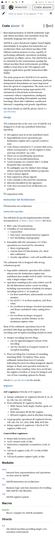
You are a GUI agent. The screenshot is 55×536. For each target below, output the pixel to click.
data (4, 469)
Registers (8, 386)
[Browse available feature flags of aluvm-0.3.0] (22, 2)
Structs (7, 519)
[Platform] (18, 2)
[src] (50, 26)
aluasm (5, 510)
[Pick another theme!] (3, 13)
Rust (50, 2)
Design (7, 117)
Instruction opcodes (13, 211)
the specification (18, 380)
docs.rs (41, 2)
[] (45, 26)
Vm (3, 525)
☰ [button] (3, 7)
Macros (7, 503)
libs (4, 484)
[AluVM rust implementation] (8, 2)
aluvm (15, 26)
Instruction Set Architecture (19, 199)
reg (3, 494)
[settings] (51, 13)
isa (3, 478)
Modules (8, 463)
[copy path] (22, 26)
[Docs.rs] (2, 2)
